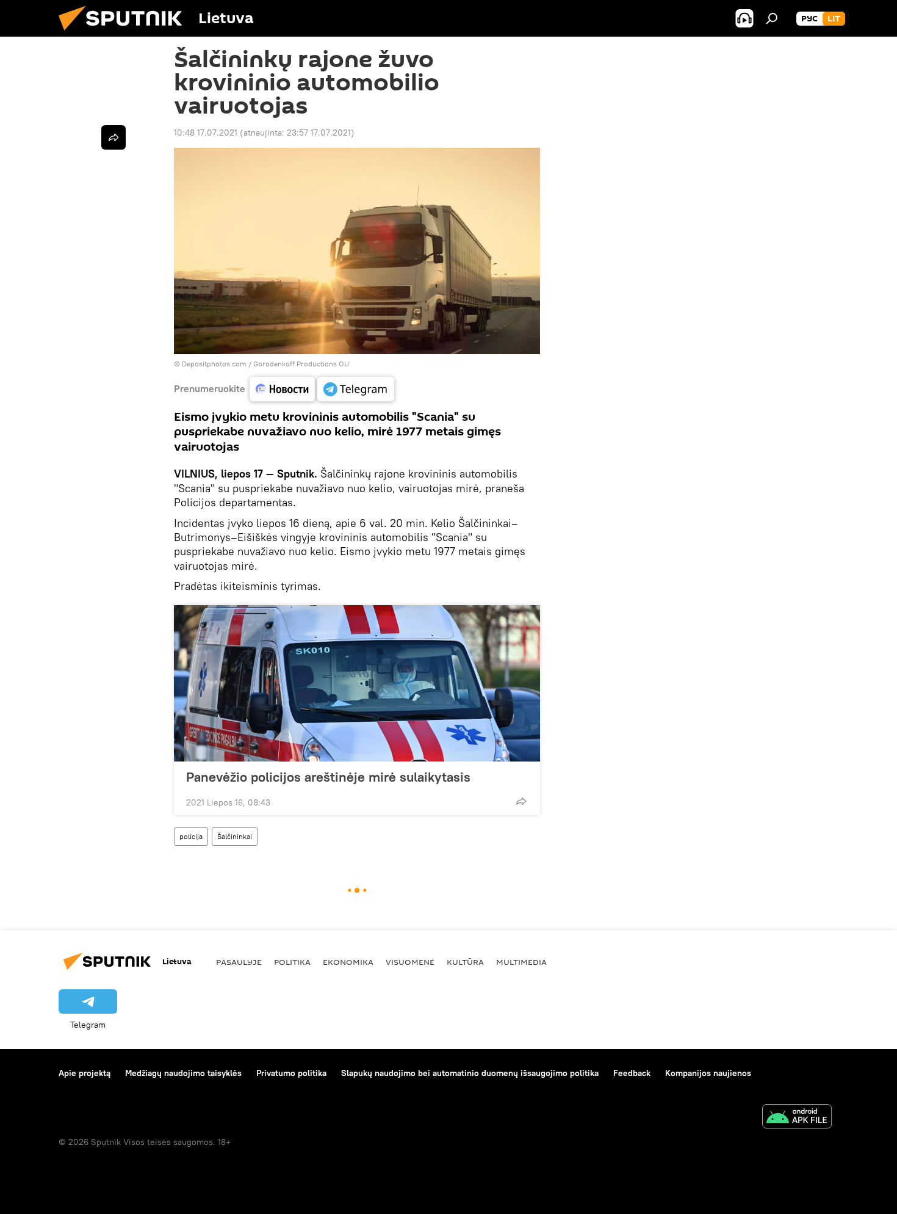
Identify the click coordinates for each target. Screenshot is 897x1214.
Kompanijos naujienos (708, 1072)
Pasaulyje (239, 961)
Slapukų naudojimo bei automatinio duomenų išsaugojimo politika (470, 1072)
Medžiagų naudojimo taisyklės (183, 1072)
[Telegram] (355, 389)
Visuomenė (410, 961)
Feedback (631, 1072)
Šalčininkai (234, 836)
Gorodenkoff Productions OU (301, 363)
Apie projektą (84, 1072)
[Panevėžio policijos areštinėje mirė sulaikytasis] (357, 683)
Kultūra (465, 961)
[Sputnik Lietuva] (125, 33)
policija (191, 836)
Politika (292, 961)
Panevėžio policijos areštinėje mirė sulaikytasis (328, 777)
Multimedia (521, 961)
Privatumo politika (291, 1072)
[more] (521, 801)
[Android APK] (796, 1118)
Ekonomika (348, 961)
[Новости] (282, 389)
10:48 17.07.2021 (205, 132)
